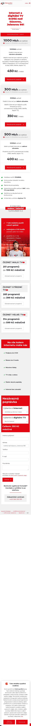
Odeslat (7, 479)
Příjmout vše (22, 722)
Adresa (4, 442)
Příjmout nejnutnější (9, 722)
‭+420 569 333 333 (15, 499)
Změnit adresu (15, 29)
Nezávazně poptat (14, 124)
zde (22, 716)
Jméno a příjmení (8, 435)
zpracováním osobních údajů (18, 475)
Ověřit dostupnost (19, 511)
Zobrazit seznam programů (13, 276)
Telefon (5, 449)
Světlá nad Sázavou (10, 513)
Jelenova (21, 513)
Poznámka (6, 463)
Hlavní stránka (6, 511)
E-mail (4, 456)
